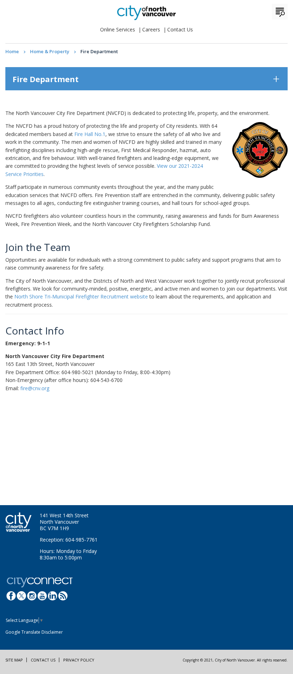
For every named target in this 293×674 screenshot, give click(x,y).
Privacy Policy (78, 660)
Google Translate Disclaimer (34, 632)
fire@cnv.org (34, 388)
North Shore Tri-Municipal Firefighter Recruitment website (81, 296)
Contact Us (180, 29)
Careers (151, 29)
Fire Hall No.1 (89, 134)
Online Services (117, 29)
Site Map (14, 660)
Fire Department (46, 78)
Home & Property (49, 51)
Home (12, 51)
